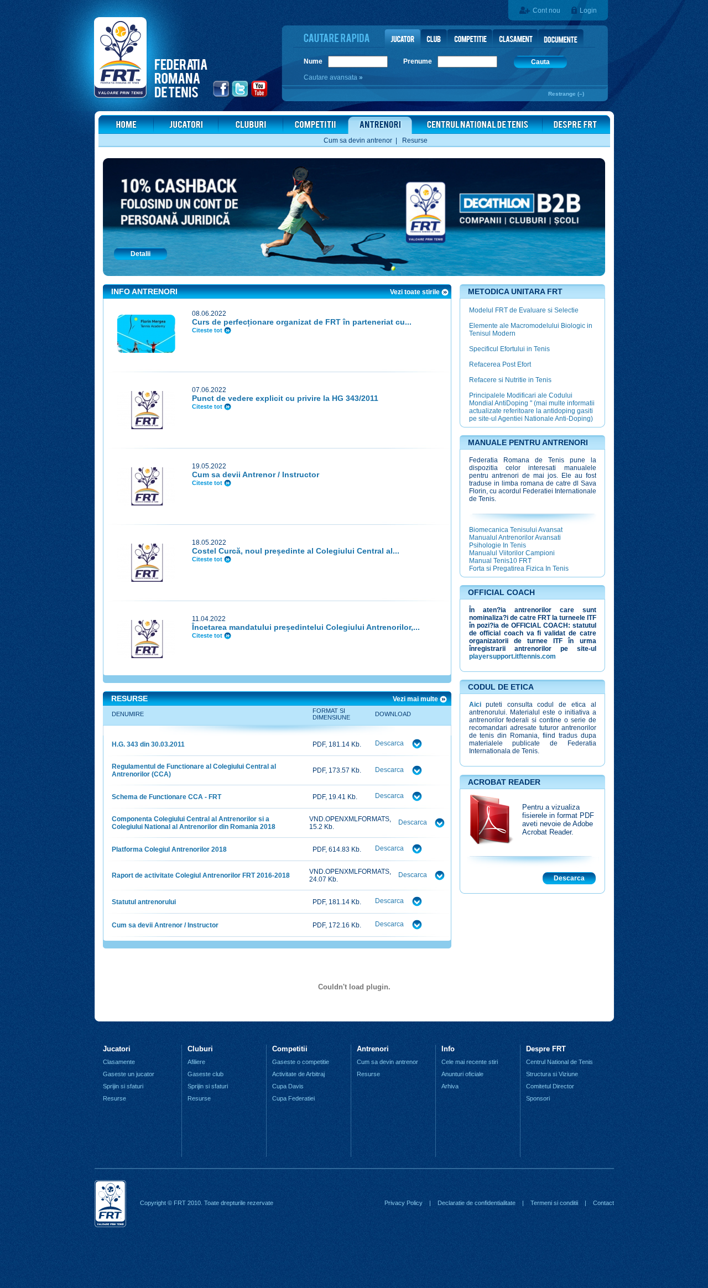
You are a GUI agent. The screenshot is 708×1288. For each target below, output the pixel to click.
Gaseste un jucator (128, 1074)
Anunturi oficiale (462, 1074)
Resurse (415, 140)
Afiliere (196, 1061)
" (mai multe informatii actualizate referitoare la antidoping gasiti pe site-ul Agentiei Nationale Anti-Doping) (532, 411)
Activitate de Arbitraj (298, 1074)
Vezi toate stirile (415, 292)
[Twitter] (240, 96)
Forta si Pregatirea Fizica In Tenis (519, 568)
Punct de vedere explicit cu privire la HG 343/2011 (285, 398)
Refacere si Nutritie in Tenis (510, 380)
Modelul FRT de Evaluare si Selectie (524, 310)
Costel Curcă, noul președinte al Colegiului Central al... (295, 550)
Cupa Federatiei (293, 1098)
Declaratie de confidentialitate (477, 1203)
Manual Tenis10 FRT (500, 561)
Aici (475, 704)
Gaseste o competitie (300, 1061)
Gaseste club (205, 1074)
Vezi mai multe (416, 699)
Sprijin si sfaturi (123, 1086)
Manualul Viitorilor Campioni (512, 553)
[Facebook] (221, 96)
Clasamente (119, 1061)
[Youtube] (259, 96)
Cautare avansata (331, 77)
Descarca (389, 743)
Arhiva (450, 1086)
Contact (603, 1203)
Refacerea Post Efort (500, 364)
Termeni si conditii (554, 1203)
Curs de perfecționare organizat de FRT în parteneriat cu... (302, 321)
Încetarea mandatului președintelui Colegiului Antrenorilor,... (306, 627)
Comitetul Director (550, 1086)
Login (588, 10)
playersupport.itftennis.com (512, 656)
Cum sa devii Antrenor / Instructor (255, 474)
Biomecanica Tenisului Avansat (516, 530)
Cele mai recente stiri (469, 1061)
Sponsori (538, 1098)
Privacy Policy (403, 1203)
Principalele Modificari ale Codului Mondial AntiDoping (520, 399)
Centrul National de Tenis (559, 1061)
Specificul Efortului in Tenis (509, 349)
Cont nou (546, 10)
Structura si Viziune (552, 1074)
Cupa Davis (288, 1086)
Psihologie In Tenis (497, 545)
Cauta (540, 62)
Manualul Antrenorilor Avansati (515, 537)
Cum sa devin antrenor (358, 140)
